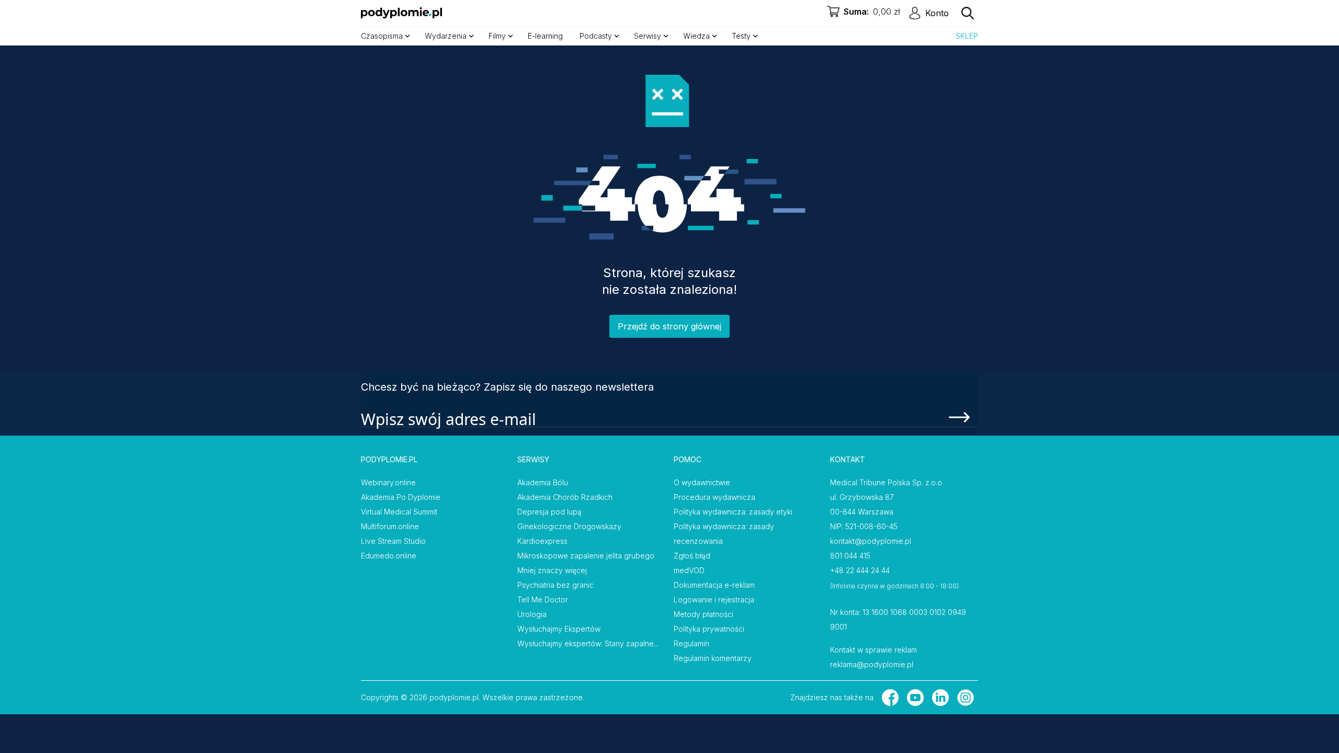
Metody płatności (703, 614)
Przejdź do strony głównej (669, 326)
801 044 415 (850, 555)
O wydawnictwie (702, 482)
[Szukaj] (967, 13)
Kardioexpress (542, 541)
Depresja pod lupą (549, 511)
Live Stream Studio (393, 541)
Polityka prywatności (709, 628)
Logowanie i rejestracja (714, 599)
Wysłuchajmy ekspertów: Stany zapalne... (588, 643)
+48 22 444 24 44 (860, 570)
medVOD (689, 570)
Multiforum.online (390, 526)
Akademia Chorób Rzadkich (564, 497)
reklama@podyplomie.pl (871, 664)
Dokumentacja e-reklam (714, 584)
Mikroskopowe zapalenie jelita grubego (585, 555)
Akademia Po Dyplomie (400, 497)
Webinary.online (388, 482)
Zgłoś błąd (692, 555)
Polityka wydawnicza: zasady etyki (733, 511)
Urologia (532, 614)
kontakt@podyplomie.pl (870, 541)
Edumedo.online (388, 555)
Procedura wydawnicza (714, 497)
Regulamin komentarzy (713, 658)
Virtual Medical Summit (399, 511)
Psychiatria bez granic (555, 584)
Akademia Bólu (542, 482)
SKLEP (967, 35)
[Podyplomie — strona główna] (401, 13)
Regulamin (691, 643)
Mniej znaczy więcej (552, 570)
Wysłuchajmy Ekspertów (558, 628)
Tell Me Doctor (542, 599)
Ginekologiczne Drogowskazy (569, 526)
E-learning (545, 35)
